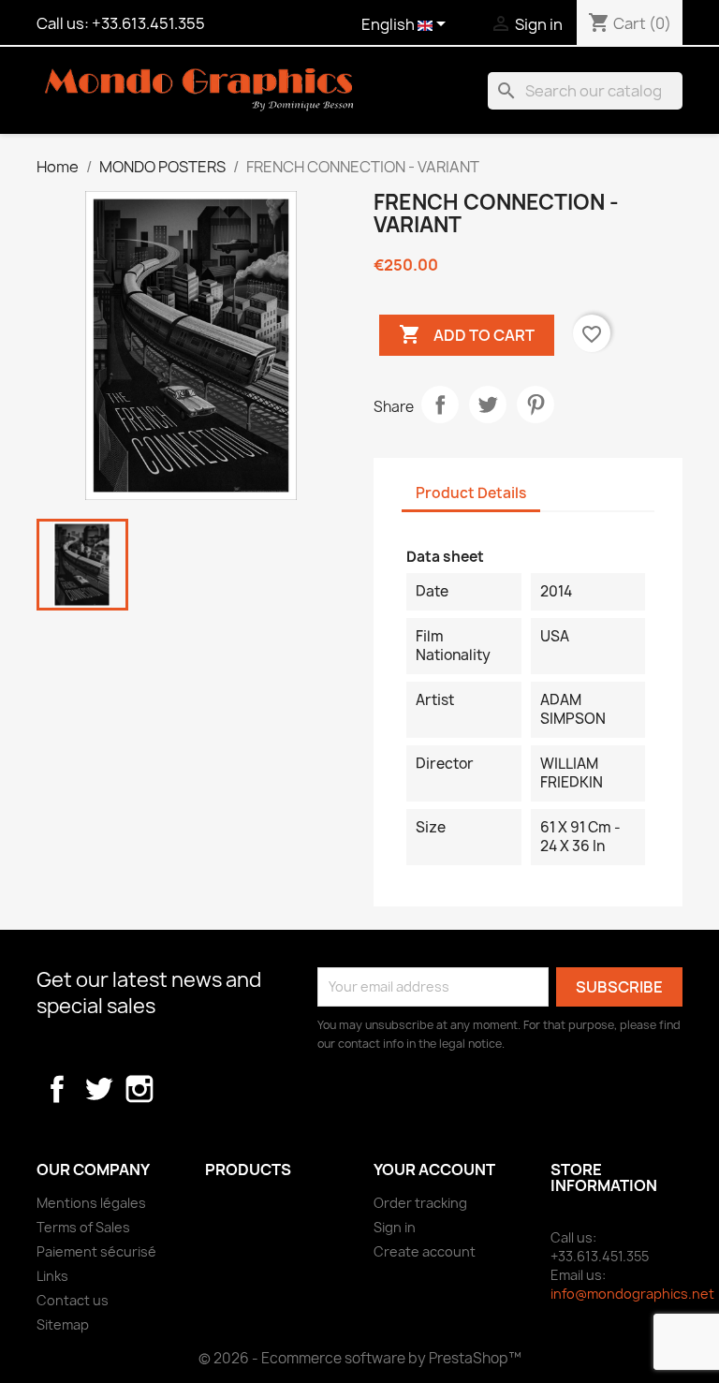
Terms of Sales (83, 1227)
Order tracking (420, 1203)
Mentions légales (91, 1203)
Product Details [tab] (471, 493)
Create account (425, 1251)
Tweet (487, 404)
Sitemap (63, 1324)
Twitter (98, 1089)
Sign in (395, 1227)
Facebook (57, 1089)
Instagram (139, 1089)
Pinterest (535, 404)
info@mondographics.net (632, 1293)
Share (440, 404)
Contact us (73, 1300)
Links (52, 1276)
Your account (434, 1169)
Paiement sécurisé (96, 1251)
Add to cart (467, 334)
